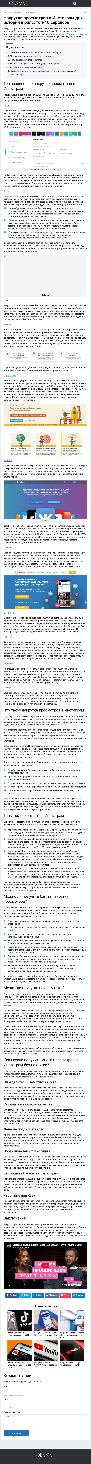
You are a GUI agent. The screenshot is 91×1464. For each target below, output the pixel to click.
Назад (85, 12)
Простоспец (10, 375)
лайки (66, 719)
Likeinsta (8, 547)
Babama (7, 191)
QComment (9, 613)
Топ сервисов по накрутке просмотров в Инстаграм (34, 52)
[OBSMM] (19, 3)
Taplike (7, 105)
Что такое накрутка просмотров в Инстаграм (31, 56)
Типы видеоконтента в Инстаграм (25, 60)
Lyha (6, 300)
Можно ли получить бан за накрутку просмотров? (33, 63)
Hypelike (8, 637)
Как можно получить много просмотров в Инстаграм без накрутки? (42, 71)
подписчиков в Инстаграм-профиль (68, 34)
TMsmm (8, 687)
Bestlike (7, 324)
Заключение (15, 74)
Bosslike (8, 460)
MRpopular (9, 663)
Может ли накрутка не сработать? (25, 67)
